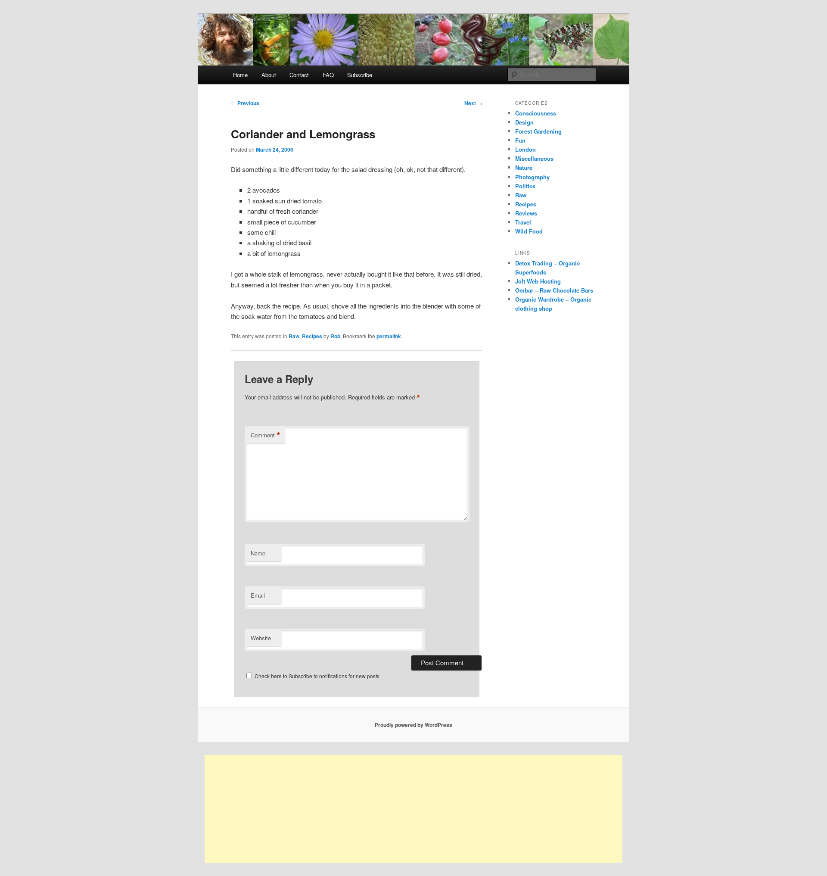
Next (473, 103)
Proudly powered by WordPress (413, 725)
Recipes (312, 336)
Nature (523, 167)
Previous (245, 103)
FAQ (328, 75)
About (268, 75)
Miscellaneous (534, 158)
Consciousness (535, 113)
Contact (299, 75)
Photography (532, 177)
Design (524, 122)
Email (258, 595)
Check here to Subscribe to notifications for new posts (316, 676)
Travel (523, 222)
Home (240, 75)
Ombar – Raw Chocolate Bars (554, 290)
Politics (525, 186)
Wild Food (529, 231)
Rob (335, 336)
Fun (520, 140)
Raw (294, 336)
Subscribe (359, 75)
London (525, 149)
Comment (265, 435)
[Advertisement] (413, 809)
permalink (388, 336)
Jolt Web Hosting (538, 281)
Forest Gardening (538, 131)
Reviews (526, 213)
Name (258, 553)
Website (261, 638)
